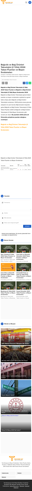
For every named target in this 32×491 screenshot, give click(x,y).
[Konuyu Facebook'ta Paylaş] (24, 83)
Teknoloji (22, 486)
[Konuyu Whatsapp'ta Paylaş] (30, 83)
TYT (18, 169)
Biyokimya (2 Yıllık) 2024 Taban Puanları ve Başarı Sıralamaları (8, 292)
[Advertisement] (16, 21)
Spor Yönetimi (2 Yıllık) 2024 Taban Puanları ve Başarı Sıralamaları (8, 256)
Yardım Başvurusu (14, 486)
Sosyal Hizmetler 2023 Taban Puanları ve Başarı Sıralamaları (23, 292)
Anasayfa (3, 74)
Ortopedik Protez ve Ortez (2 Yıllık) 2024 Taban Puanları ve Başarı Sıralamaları (23, 275)
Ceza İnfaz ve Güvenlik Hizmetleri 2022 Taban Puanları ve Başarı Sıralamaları (7, 275)
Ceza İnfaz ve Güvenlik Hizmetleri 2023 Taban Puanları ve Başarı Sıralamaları (23, 257)
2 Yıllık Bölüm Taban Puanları (12, 74)
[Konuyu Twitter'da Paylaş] (27, 83)
